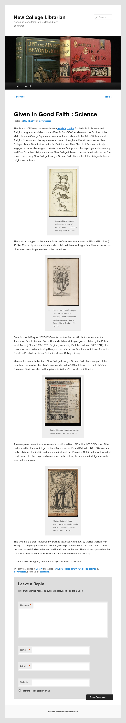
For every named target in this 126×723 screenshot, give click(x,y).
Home (17, 86)
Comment (26, 605)
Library (39, 568)
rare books (83, 568)
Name (25, 649)
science (92, 568)
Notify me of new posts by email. (36, 690)
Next (108, 96)
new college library (68, 568)
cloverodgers (45, 120)
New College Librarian (39, 17)
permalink (44, 571)
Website (24, 681)
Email (25, 665)
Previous (19, 96)
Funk (56, 568)
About (28, 86)
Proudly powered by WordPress (63, 711)
